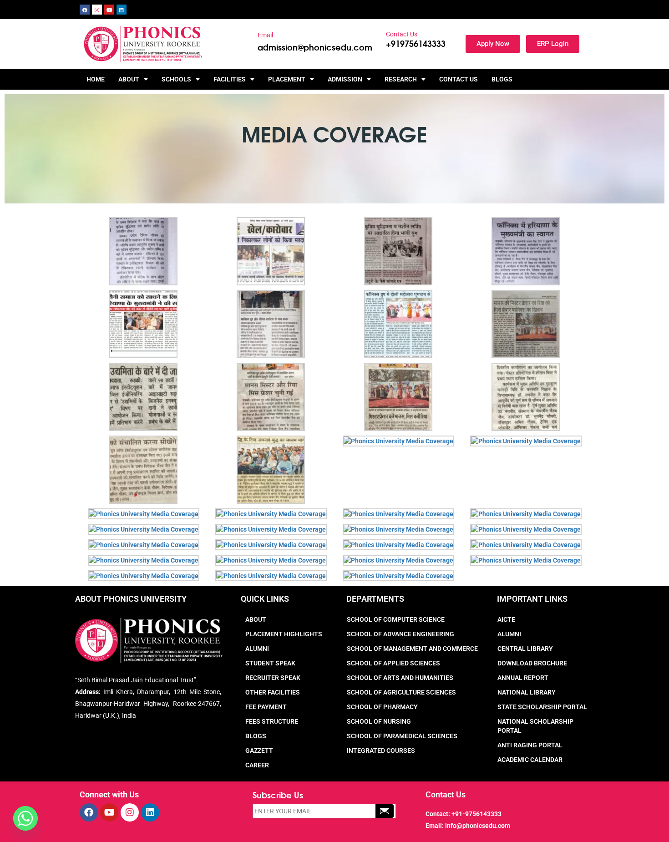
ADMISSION (345, 79)
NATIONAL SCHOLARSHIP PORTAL (535, 726)
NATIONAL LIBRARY (526, 692)
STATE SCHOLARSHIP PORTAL (542, 706)
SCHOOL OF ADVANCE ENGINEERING (400, 634)
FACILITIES (229, 79)
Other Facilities (272, 692)
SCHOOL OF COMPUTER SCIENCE (396, 619)
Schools (176, 79)
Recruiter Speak (272, 677)
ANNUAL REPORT (522, 677)
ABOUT (128, 79)
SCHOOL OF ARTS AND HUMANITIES (400, 677)
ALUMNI (509, 634)
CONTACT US (458, 79)
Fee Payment (266, 706)
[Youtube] (109, 10)
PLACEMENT (286, 79)
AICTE (506, 619)
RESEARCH (401, 79)
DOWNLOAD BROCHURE (532, 663)
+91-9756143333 (476, 813)
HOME (95, 79)
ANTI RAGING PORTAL (530, 745)
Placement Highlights (283, 634)
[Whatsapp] (25, 818)
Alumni (257, 648)
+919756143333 (416, 43)
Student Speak (270, 663)
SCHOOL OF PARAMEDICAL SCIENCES (402, 736)
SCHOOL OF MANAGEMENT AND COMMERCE (412, 648)
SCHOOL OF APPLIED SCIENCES (393, 663)
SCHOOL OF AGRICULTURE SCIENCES (401, 692)
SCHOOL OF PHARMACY (382, 706)
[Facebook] (85, 10)
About (255, 619)
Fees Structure (271, 721)
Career (257, 765)
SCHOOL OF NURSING (379, 721)
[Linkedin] (122, 10)
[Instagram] (97, 10)
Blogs (502, 79)
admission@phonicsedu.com (315, 47)
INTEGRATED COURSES (381, 750)
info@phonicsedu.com (477, 825)
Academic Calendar (530, 759)
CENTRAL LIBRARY (525, 648)
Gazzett (259, 750)
